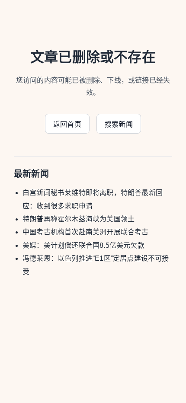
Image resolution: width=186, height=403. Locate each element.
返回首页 (67, 124)
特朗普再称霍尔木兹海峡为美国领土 (78, 219)
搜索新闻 (119, 124)
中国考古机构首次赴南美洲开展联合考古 (85, 232)
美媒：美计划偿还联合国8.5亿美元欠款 (83, 245)
